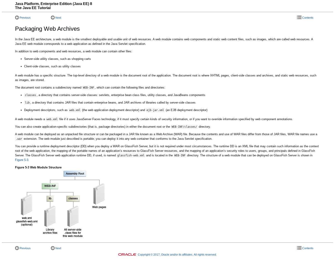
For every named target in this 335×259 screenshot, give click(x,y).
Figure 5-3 (21, 160)
